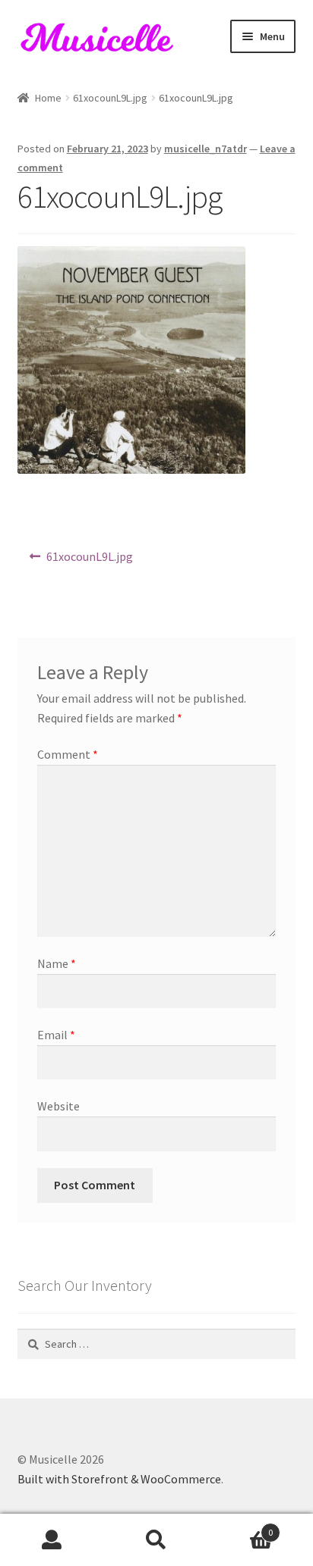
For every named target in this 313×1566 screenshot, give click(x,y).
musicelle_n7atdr (205, 148)
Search (156, 1540)
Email (56, 1034)
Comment (67, 754)
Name (56, 963)
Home (48, 98)
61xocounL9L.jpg (110, 98)
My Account (52, 1540)
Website (58, 1105)
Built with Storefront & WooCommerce (119, 1478)
